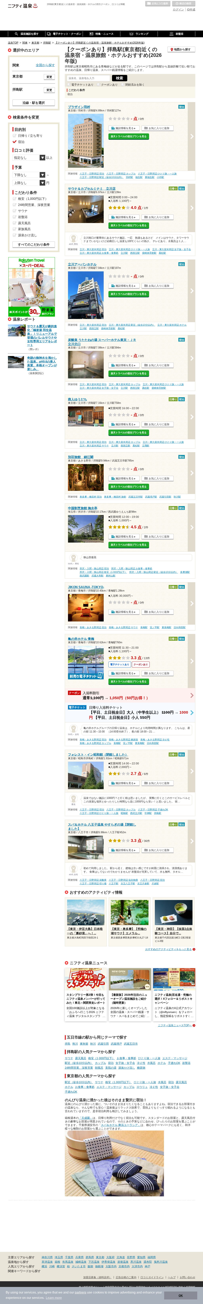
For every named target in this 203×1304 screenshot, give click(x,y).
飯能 (90, 1266)
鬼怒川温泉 (161, 1261)
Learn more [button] (54, 1297)
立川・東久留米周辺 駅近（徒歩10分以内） (132, 325)
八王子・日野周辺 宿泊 (92, 173)
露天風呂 (80, 1058)
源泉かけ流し (126, 1067)
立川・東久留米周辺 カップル (124, 384)
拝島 (67, 1043)
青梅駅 (143, 627)
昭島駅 (124, 813)
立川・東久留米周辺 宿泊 (93, 249)
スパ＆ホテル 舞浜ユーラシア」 (121, 1125)
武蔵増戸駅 (151, 496)
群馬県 (90, 1257)
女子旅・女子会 (125, 1063)
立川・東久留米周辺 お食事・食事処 (99, 253)
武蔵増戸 (116, 1043)
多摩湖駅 (185, 572)
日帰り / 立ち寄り (30, 135)
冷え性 (141, 1063)
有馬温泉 (67, 1261)
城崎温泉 (80, 1261)
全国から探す (45, 65)
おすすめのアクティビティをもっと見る (168, 949)
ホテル (162, 1063)
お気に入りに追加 (159, 128)
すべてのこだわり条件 (34, 244)
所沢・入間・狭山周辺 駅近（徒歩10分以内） (153, 572)
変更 (49, 77)
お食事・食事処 (126, 1058)
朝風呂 (99, 1067)
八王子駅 (113, 883)
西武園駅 (84, 575)
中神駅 (148, 813)
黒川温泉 (136, 1261)
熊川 (75, 1043)
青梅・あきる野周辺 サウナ (123, 627)
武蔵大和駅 (97, 575)
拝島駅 (157, 813)
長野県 (131, 1257)
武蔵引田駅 (165, 496)
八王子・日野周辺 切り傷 (93, 883)
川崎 (52, 1266)
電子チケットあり (82, 84)
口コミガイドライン (152, 1277)
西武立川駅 (136, 813)
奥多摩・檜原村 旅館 (115, 496)
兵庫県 (79, 1257)
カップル (100, 1063)
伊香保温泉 (108, 1261)
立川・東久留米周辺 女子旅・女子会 (171, 249)
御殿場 (99, 1266)
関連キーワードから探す (24, 1271)
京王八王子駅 (128, 883)
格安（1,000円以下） (101, 1058)
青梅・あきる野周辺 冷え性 (154, 739)
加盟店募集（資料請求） (97, 1277)
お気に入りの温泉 (157, 4)
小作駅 (160, 177)
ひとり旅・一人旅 (149, 1058)
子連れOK (174, 1063)
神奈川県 (47, 1257)
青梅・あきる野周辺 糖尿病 (123, 739)
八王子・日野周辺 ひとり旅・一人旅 (157, 173)
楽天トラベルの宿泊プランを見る (129, 136)
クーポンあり (109, 84)
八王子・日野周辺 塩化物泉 (123, 880)
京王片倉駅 (143, 883)
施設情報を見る (125, 128)
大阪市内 (111, 1266)
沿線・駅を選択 (34, 102)
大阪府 (110, 1257)
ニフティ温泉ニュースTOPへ (175, 1025)
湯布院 (148, 1261)
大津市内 (137, 1266)
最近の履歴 (183, 4)
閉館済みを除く (135, 84)
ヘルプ (172, 1277)
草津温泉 (47, 1261)
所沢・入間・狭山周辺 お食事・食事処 (131, 568)
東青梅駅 (166, 627)
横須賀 (61, 1266)
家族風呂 (24, 229)
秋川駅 (177, 496)
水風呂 (151, 1063)
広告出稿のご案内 (126, 1277)
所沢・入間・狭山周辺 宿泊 (94, 568)
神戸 (147, 1266)
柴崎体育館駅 (149, 253)
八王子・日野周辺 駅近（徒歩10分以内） (102, 177)
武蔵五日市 (131, 1043)
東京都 (100, 1257)
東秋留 (84, 1043)
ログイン (178, 9)
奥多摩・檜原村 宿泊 (91, 496)
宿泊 (111, 1063)
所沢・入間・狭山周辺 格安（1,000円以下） (103, 572)
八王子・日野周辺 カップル (121, 173)
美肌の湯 (110, 1067)
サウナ (69, 1058)
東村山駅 (110, 575)
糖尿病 (141, 1067)
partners (80, 1292)
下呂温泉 (94, 1261)
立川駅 (124, 253)
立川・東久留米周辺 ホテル (172, 325)
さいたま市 (79, 1266)
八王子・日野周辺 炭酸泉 (93, 880)
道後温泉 (122, 1261)
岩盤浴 (186, 1063)
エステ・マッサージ (174, 1058)
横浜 (44, 1266)
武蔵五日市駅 (135, 496)
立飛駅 (145, 445)
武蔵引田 (103, 1043)
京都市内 (124, 1266)
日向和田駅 (180, 627)
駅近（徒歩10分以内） (79, 1063)
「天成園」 (86, 1117)
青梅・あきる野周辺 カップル (95, 743)
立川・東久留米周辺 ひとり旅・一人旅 (129, 249)
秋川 (93, 1043)
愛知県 (141, 1257)
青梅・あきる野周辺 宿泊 (93, 627)
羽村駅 (129, 177)
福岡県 (151, 1257)
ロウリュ (142, 1087)
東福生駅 (149, 177)
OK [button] (181, 1295)
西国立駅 (135, 253)
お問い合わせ (187, 1277)
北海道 (121, 1257)
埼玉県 (59, 1257)
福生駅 (139, 177)
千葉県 (69, 1257)
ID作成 (191, 9)
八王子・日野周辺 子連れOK (153, 809)
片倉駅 (155, 883)
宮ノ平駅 (154, 627)
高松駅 (162, 253)
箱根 (57, 1261)
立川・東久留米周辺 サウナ (94, 445)
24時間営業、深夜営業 (79, 1067)
